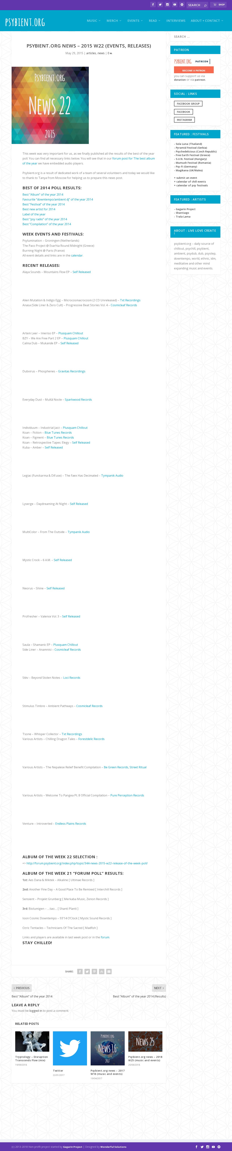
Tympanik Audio (112, 476)
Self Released (82, 272)
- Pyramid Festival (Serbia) (190, 147)
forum (105, 937)
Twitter (58, 1070)
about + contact (205, 21)
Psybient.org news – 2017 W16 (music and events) (108, 1072)
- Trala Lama (182, 216)
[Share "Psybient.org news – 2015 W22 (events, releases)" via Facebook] (80, 971)
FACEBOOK (183, 111)
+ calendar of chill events (190, 181)
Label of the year (33, 214)
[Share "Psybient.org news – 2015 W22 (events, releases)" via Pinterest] (94, 971)
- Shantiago (181, 212)
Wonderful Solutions (113, 1146)
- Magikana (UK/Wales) (188, 170)
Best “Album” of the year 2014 (42, 195)
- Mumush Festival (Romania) (192, 162)
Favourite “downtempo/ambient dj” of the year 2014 (57, 199)
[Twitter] (70, 1048)
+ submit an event (185, 177)
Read (153, 21)
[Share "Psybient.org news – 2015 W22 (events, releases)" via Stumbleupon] (101, 971)
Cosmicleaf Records (124, 305)
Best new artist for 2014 (38, 209)
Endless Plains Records (70, 824)
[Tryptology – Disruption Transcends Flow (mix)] (32, 1041)
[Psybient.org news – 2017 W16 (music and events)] (108, 1048)
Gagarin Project (72, 1146)
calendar (77, 255)
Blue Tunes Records (58, 433)
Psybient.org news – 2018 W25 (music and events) (145, 1058)
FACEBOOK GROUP (188, 103)
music (92, 21)
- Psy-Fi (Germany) (185, 166)
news (101, 53)
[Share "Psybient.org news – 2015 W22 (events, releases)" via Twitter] (87, 971)
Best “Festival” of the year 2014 (43, 204)
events (133, 21)
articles (91, 53)
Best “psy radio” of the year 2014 (44, 219)
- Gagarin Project (185, 209)
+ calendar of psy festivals (191, 185)
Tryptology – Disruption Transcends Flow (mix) (31, 1058)
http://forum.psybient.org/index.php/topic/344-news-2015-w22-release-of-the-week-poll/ (87, 863)
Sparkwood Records (78, 400)
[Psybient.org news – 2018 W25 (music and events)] (145, 1041)
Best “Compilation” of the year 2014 (46, 224)
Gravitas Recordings (71, 371)
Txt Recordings (130, 300)
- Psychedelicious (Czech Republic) (195, 151)
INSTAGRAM (184, 119)
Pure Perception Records (127, 795)
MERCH (112, 21)
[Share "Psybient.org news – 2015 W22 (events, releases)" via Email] (109, 971)
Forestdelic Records (91, 739)
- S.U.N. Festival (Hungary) (190, 159)
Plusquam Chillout (70, 333)
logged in (35, 1011)
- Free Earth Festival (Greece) (192, 155)
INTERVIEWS (175, 21)
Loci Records (71, 678)
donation (180, 79)
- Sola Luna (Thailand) (188, 144)
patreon (200, 79)
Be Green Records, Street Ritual (125, 767)
